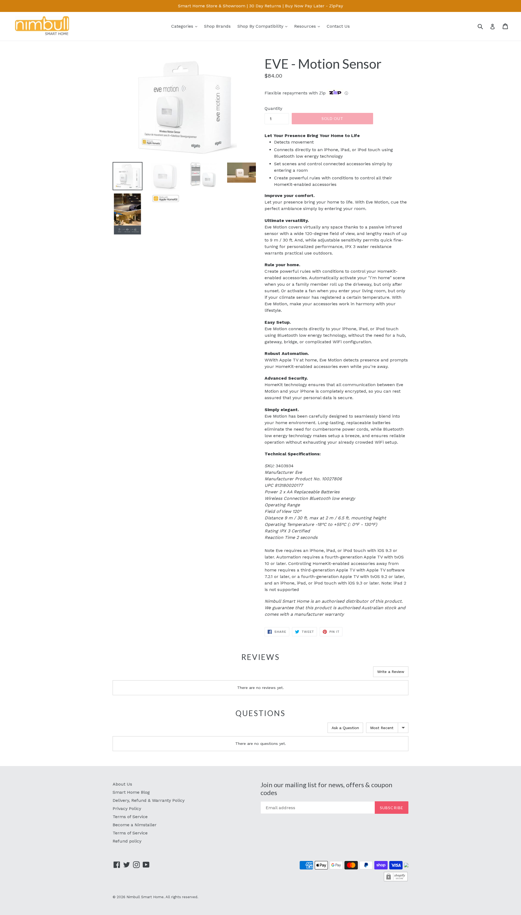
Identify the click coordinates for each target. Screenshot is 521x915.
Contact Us (338, 26)
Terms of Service (130, 816)
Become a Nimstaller (135, 824)
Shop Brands (217, 26)
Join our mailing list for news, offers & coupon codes (326, 788)
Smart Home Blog (131, 792)
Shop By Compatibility (263, 26)
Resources (308, 26)
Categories (185, 26)
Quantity (273, 108)
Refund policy (127, 841)
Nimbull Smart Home (145, 897)
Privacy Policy (127, 808)
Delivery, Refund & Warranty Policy (149, 800)
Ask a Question (345, 728)
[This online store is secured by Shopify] (395, 880)
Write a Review (390, 671)
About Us (122, 784)
